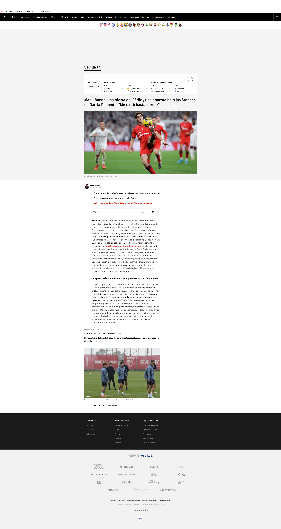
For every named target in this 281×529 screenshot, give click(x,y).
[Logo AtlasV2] (113, 490)
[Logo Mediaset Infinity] (99, 467)
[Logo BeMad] (99, 482)
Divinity (118, 438)
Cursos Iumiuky (149, 434)
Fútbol (12, 17)
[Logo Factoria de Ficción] (126, 474)
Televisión (90, 434)
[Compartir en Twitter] (148, 212)
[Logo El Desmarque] (99, 474)
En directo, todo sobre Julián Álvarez (38, 12)
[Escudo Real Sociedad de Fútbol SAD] (167, 25)
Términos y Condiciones (117, 500)
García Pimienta (112, 405)
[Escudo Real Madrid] (163, 25)
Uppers (118, 443)
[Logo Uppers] (126, 482)
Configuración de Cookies (149, 500)
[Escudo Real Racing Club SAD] (147, 25)
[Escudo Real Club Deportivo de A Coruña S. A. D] (155, 25)
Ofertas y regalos (150, 430)
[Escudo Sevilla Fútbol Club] (172, 25)
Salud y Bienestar (150, 443)
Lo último (90, 430)
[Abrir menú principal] (277, 17)
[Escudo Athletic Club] (101, 25)
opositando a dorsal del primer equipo (123, 246)
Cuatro (117, 434)
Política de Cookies (165, 500)
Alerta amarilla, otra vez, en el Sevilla (100, 333)
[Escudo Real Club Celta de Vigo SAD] (109, 25)
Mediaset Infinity (121, 425)
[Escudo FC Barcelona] (126, 25)
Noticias (90, 425)
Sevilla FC (92, 67)
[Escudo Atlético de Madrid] (105, 25)
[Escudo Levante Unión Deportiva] (134, 25)
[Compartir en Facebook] (158, 212)
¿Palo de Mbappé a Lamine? (12, 12)
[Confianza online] (140, 520)
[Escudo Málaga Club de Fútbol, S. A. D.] (138, 25)
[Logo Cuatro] (154, 467)
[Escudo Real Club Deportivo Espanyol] (122, 25)
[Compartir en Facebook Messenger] (153, 212)
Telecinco (119, 430)
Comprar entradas (150, 425)
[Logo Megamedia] (141, 510)
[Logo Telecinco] (126, 467)
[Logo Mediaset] (140, 457)
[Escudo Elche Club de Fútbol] (117, 25)
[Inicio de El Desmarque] (4, 17)
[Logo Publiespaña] (140, 490)
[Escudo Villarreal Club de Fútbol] (180, 25)
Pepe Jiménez (95, 185)
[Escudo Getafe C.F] (130, 25)
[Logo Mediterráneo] (168, 490)
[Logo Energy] (182, 474)
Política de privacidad (133, 500)
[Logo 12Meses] (182, 482)
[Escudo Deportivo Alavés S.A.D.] (113, 25)
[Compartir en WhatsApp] (143, 212)
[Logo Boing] (154, 474)
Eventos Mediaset (150, 438)
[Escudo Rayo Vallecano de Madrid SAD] (151, 25)
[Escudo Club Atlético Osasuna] (142, 25)
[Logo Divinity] (182, 467)
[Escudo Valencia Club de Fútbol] (176, 25)
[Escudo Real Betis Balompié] (159, 25)
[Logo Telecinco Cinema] (154, 482)
